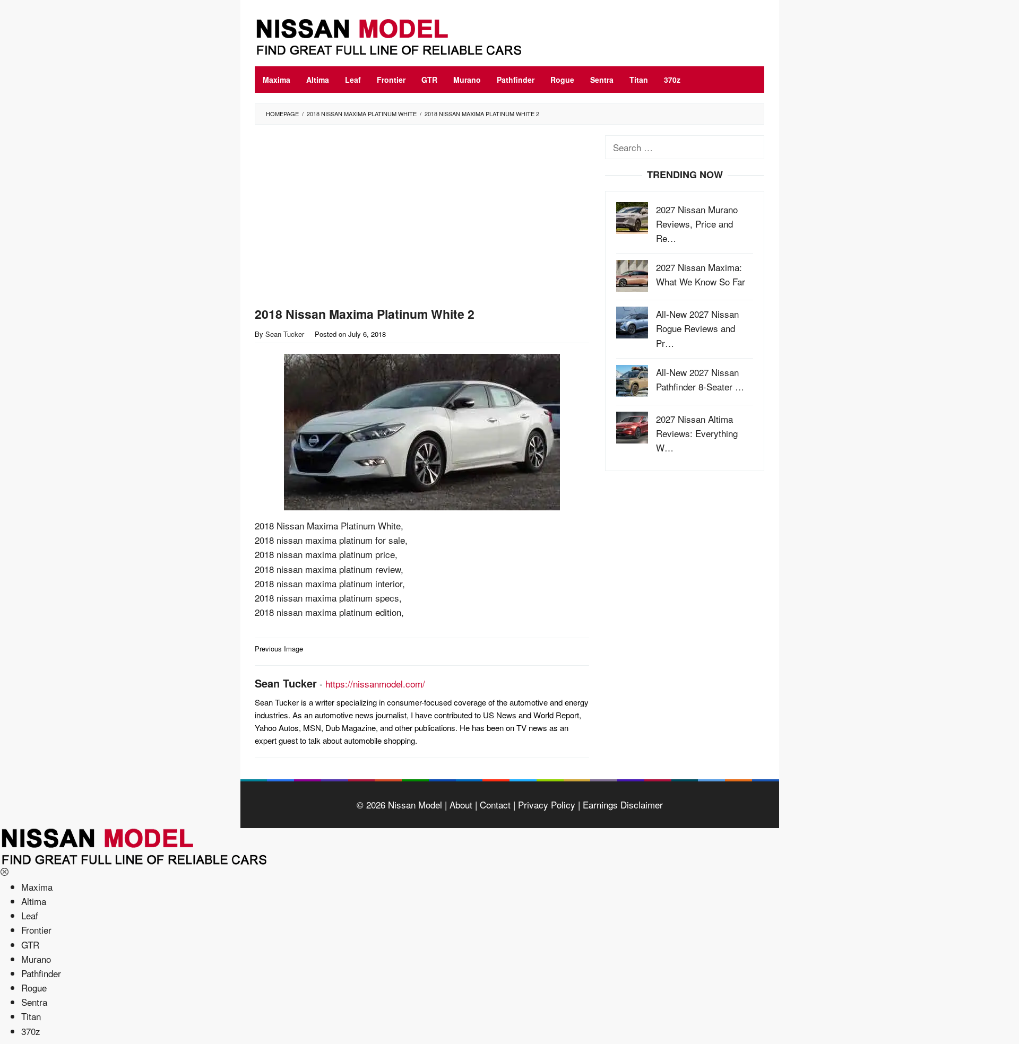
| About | (459, 804)
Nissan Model (415, 804)
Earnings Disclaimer (621, 804)
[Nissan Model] (401, 35)
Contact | (496, 804)
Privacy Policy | (547, 804)
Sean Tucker (286, 683)
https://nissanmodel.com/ (375, 683)
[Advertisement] (422, 218)
